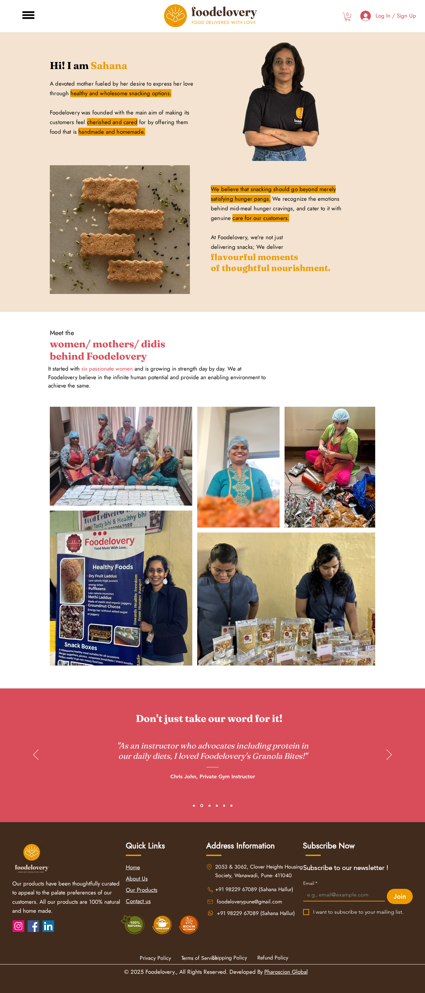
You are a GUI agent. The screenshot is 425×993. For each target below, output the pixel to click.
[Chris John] (201, 805)
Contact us (138, 901)
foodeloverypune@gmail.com (249, 901)
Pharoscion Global (286, 972)
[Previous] (36, 755)
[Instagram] (18, 926)
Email (310, 883)
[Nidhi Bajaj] (194, 806)
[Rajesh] (224, 806)
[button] (28, 15)
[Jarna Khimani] (210, 806)
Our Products (141, 890)
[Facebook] (33, 926)
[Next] (389, 755)
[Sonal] (217, 806)
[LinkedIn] (48, 926)
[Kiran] (231, 806)
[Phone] (209, 867)
